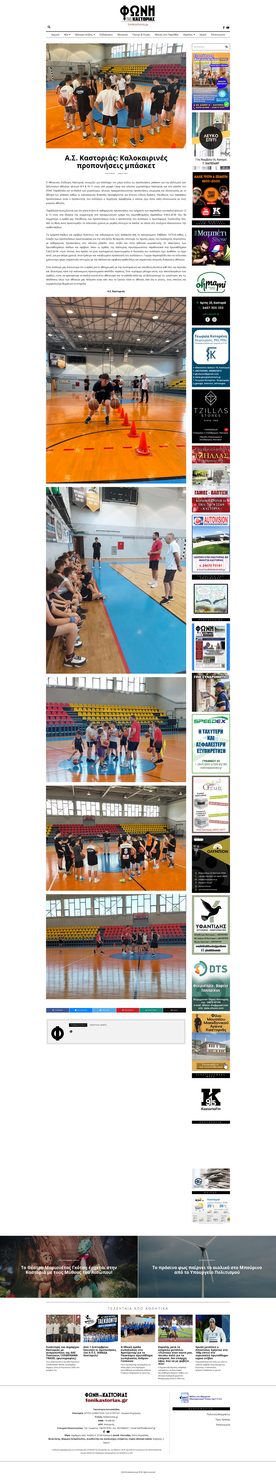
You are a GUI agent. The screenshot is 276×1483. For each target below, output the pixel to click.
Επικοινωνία (218, 34)
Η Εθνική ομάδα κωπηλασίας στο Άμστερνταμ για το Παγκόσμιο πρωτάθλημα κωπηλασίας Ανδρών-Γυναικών (137, 1354)
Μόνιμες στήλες (84, 34)
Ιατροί (203, 34)
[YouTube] (228, 27)
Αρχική (55, 34)
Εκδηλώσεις (106, 34)
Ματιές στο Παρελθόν (167, 34)
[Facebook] (223, 27)
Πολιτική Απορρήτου (218, 1414)
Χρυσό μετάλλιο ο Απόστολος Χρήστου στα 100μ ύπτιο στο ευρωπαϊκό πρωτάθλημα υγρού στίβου (211, 1352)
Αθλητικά (123, 173)
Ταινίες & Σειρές (141, 34)
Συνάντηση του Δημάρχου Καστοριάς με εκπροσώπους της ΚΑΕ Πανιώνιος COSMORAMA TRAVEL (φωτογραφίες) (62, 1352)
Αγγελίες (188, 34)
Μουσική (122, 34)
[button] (226, 46)
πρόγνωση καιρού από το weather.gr (211, 1223)
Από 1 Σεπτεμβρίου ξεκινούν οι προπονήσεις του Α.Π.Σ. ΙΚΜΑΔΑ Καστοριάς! (99, 1351)
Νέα (66, 34)
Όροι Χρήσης (223, 1419)
